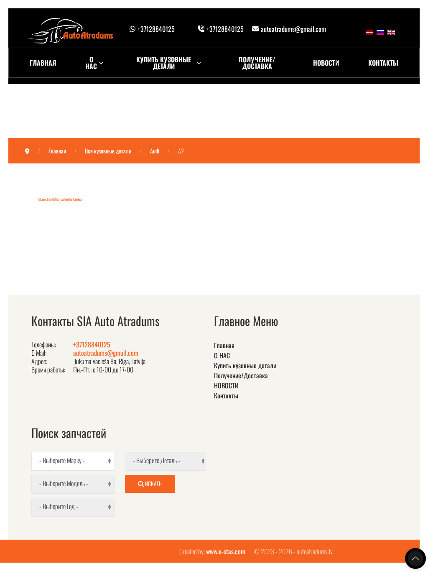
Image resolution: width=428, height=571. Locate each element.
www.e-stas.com (225, 551)
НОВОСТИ (326, 63)
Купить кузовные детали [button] (163, 62)
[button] (415, 558)
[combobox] (73, 461)
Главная (43, 63)
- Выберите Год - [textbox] (58, 506)
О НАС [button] (91, 62)
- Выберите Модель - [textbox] (63, 483)
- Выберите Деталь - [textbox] (156, 460)
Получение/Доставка (257, 62)
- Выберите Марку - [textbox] (62, 460)
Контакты (383, 63)
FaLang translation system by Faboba (60, 198)
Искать (153, 483)
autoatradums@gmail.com (293, 29)
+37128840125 (156, 29)
